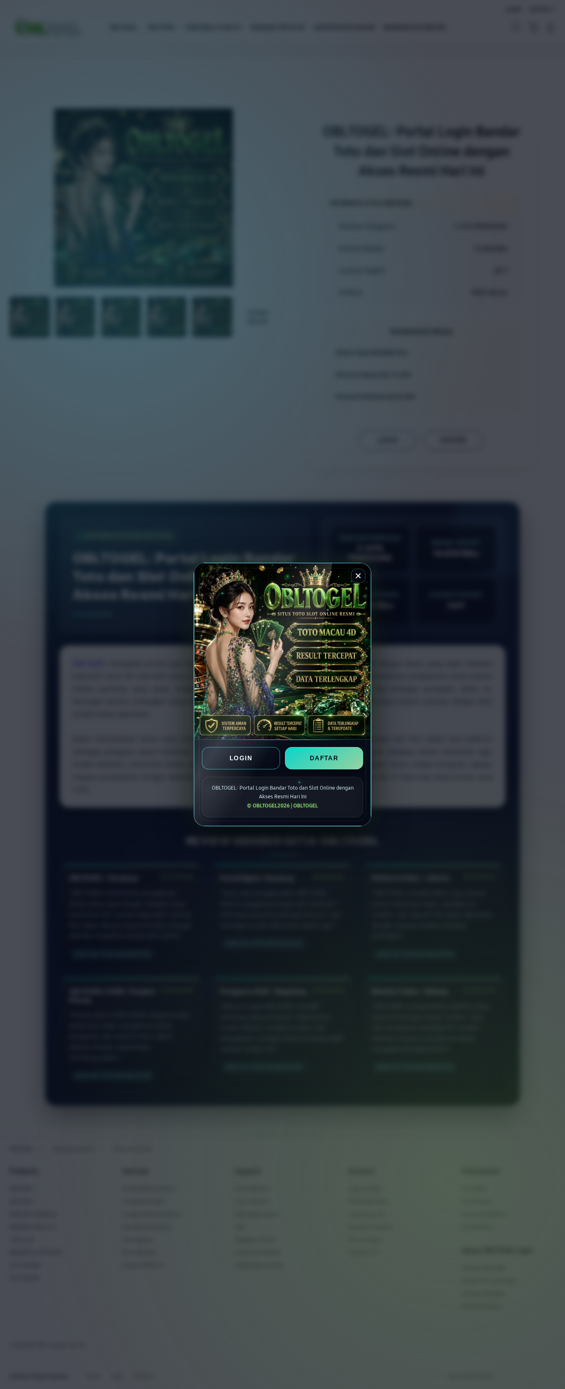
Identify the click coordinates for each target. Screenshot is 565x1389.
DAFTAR (324, 758)
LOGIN (241, 758)
